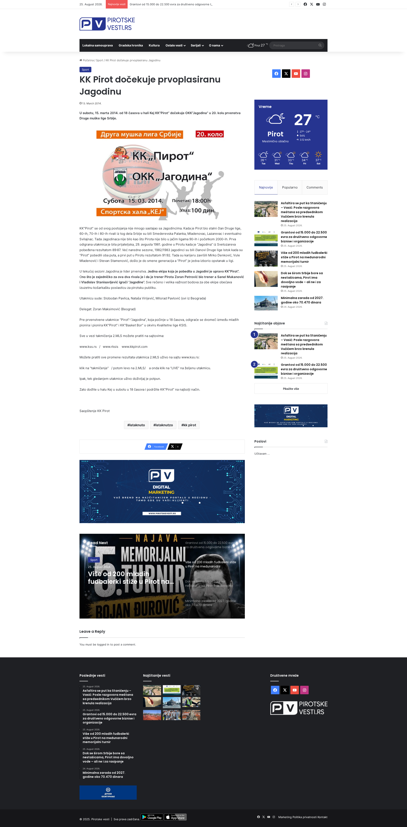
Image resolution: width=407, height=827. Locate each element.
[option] (162, 576)
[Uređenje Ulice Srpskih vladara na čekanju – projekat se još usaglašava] (191, 715)
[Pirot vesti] (107, 24)
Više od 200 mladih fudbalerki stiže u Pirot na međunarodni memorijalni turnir (131, 577)
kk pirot (190, 425)
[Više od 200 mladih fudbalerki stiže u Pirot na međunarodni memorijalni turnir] (266, 259)
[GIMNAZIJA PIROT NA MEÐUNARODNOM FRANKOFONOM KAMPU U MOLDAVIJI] (172, 715)
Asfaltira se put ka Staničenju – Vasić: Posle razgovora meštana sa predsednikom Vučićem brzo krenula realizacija (304, 212)
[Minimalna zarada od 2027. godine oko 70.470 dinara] (266, 303)
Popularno (290, 187)
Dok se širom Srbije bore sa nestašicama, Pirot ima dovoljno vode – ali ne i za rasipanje (302, 280)
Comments (315, 187)
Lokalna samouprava (97, 45)
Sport (99, 60)
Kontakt (323, 817)
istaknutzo (164, 425)
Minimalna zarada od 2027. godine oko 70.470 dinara (302, 300)
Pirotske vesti (100, 819)
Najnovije (266, 187)
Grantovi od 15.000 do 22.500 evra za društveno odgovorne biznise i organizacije (184, 4)
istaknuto (137, 425)
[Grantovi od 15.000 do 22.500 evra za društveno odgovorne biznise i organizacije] (266, 238)
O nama (214, 45)
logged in (103, 644)
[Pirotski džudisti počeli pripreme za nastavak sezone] (152, 715)
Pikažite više (291, 388)
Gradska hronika (131, 45)
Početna (88, 60)
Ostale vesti (174, 45)
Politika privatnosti (305, 817)
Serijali (196, 45)
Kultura (154, 45)
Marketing (285, 817)
